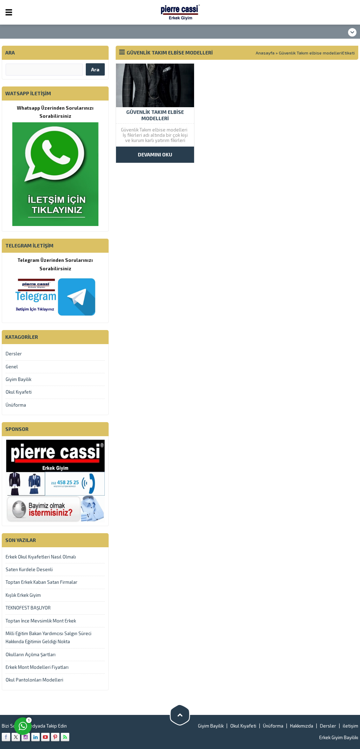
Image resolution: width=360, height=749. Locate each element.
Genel (12, 366)
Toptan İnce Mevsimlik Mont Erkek (41, 621)
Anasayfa (265, 52)
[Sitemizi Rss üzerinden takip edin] (65, 737)
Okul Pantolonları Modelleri (34, 680)
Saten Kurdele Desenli (29, 569)
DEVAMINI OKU (155, 154)
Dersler (14, 353)
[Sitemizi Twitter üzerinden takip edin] (16, 737)
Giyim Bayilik (18, 379)
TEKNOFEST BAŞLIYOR (28, 608)
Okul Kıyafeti (19, 392)
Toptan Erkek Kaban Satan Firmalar (41, 582)
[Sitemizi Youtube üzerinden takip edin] (45, 737)
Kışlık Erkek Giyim (23, 595)
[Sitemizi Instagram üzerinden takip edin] (25, 737)
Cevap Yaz (67, 697)
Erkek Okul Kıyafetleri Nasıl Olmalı (41, 557)
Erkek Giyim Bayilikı (338, 737)
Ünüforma (16, 405)
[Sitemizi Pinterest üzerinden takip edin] (55, 737)
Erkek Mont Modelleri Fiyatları (37, 667)
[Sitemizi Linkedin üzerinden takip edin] (35, 737)
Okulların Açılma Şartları (31, 654)
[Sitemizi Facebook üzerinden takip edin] (6, 737)
